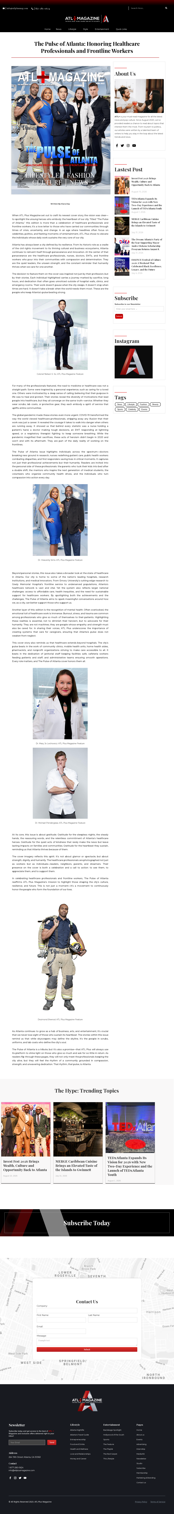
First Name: (43, 1315)
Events (144, 409)
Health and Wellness (79, 1449)
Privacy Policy (141, 1501)
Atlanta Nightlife (77, 1430)
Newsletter (141, 1459)
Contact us (141, 1483)
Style (85, 29)
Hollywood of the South (113, 1435)
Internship (140, 1449)
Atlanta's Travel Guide (79, 1435)
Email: (40, 1326)
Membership (142, 1473)
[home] (87, 19)
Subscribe (140, 1468)
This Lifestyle (108, 1459)
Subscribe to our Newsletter (127, 304)
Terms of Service (157, 1501)
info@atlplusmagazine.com (22, 1470)
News (58, 29)
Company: (42, 1306)
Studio (139, 1463)
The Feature (108, 1444)
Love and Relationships (80, 1454)
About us (140, 1435)
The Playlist (108, 1449)
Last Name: (94, 1315)
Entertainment (102, 29)
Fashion (143, 404)
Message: (41, 1336)
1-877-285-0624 (16, 1467)
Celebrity (132, 409)
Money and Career (78, 1459)
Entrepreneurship (78, 1440)
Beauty (155, 404)
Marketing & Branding (145, 1478)
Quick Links (121, 29)
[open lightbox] (61, 122)
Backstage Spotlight (112, 1430)
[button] (59, 29)
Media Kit (140, 1454)
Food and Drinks (77, 1444)
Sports (120, 409)
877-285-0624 (42, 8)
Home (47, 29)
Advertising (141, 1444)
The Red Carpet (110, 1454)
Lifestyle (72, 29)
